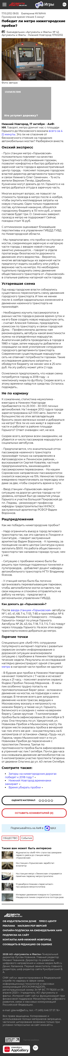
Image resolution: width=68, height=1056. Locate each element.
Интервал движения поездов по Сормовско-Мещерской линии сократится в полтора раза (40, 895)
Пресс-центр (47, 921)
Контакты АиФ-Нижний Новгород (27, 939)
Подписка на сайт (16, 935)
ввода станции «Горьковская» (31, 610)
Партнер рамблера (31, 1040)
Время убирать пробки (25, 787)
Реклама (9, 925)
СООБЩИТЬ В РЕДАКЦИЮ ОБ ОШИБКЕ (27, 944)
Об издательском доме (19, 921)
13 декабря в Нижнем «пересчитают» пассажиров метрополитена (34, 885)
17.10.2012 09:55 (10, 13)
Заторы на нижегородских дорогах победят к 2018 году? (30, 775)
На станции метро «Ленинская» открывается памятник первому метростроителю (39, 874)
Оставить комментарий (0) (34, 813)
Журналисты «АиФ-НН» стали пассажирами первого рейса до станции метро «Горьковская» (38, 855)
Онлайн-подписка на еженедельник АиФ (32, 930)
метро (6, 666)
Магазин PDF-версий (32, 925)
